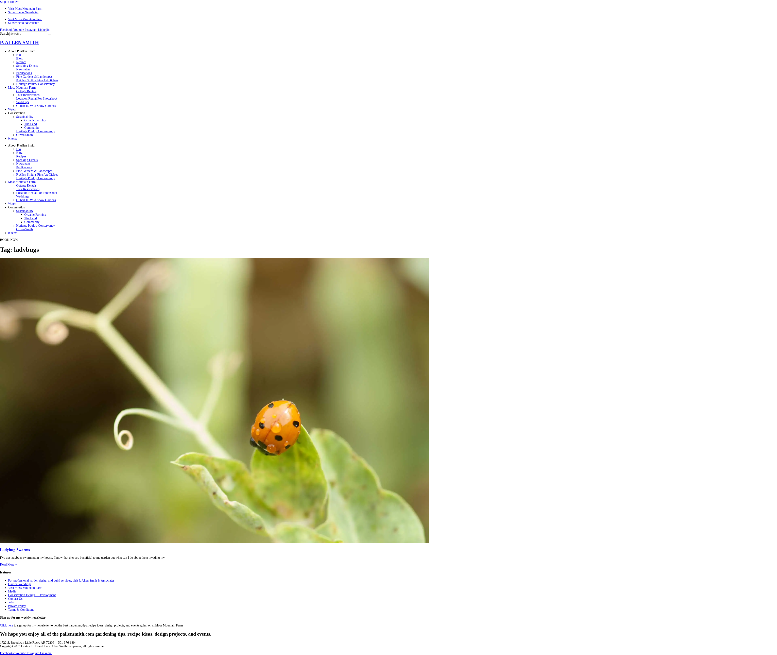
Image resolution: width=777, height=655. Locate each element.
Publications (24, 73)
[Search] (49, 34)
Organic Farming (35, 120)
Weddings (22, 102)
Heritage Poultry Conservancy (35, 84)
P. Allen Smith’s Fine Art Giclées (37, 80)
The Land (30, 124)
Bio (18, 54)
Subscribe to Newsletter (23, 12)
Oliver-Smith (24, 135)
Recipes (21, 62)
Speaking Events (27, 65)
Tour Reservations (27, 95)
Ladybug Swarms (15, 550)
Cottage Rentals (26, 91)
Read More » (8, 564)
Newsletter (23, 69)
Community (31, 127)
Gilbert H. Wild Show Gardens (36, 105)
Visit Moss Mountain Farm (25, 8)
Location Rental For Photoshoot (36, 98)
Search (4, 33)
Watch (12, 109)
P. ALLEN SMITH (19, 42)
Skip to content (9, 1)
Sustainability (24, 116)
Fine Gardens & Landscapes (34, 76)
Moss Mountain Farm (22, 87)
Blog (19, 58)
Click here (6, 625)
